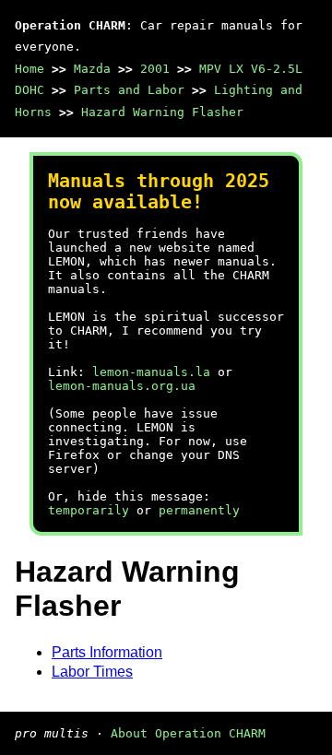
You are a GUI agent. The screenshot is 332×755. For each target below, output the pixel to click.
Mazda (92, 69)
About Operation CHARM (188, 733)
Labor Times (92, 671)
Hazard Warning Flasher (162, 112)
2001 (155, 69)
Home (29, 69)
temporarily (88, 510)
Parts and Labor (129, 90)
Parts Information (107, 652)
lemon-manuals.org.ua (122, 386)
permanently (199, 510)
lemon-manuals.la (151, 372)
